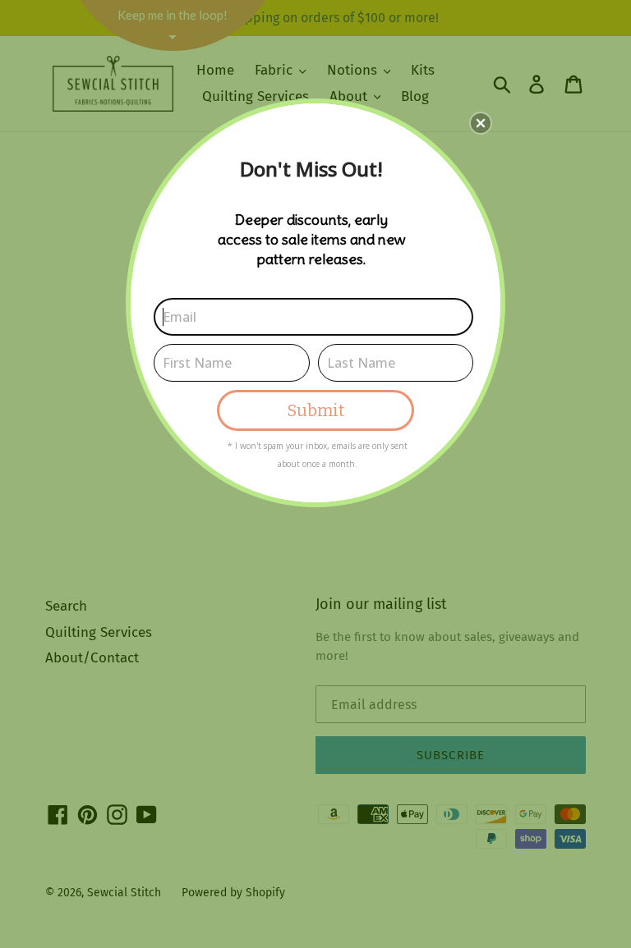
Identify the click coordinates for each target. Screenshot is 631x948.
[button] (481, 123)
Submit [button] (316, 410)
